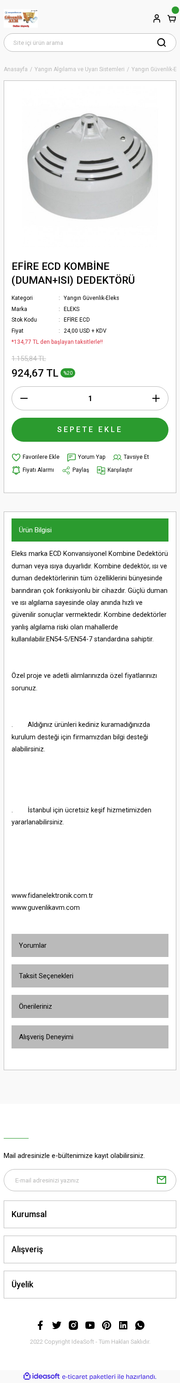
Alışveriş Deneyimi (46, 1037)
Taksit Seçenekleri (46, 976)
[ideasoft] (41, 1376)
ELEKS (71, 309)
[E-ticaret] (89, 1376)
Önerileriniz (35, 1006)
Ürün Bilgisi (35, 530)
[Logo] (21, 18)
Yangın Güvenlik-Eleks (91, 298)
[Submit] (161, 1180)
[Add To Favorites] (36, 457)
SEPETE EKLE (90, 429)
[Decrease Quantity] (24, 398)
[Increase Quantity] (156, 398)
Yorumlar (33, 945)
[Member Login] (157, 18)
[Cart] (171, 18)
